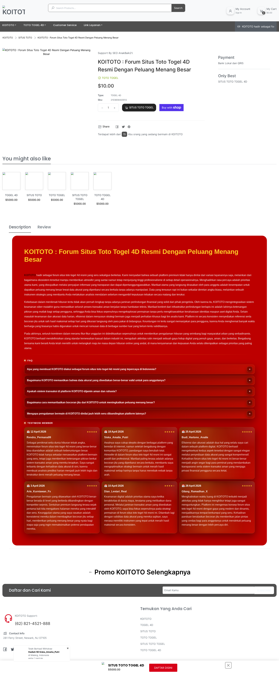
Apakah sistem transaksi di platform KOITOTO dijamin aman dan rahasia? (72, 391)
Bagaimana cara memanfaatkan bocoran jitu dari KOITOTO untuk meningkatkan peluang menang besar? (91, 402)
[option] (11, 190)
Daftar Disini (163, 667)
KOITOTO (8, 37)
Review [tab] (44, 227)
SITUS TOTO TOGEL (152, 643)
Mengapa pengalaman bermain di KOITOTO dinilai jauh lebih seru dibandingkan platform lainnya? (86, 413)
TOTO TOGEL (57, 195)
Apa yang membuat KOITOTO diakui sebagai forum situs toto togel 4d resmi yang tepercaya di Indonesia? (91, 369)
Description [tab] (20, 227)
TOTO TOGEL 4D (150, 650)
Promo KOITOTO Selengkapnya (142, 572)
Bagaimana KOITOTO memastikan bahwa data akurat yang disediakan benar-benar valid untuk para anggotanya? (96, 380)
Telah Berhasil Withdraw (40, 648)
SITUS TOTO (25, 37)
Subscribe (264, 590)
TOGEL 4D (11, 195)
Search (178, 8)
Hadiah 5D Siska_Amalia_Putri (43, 652)
